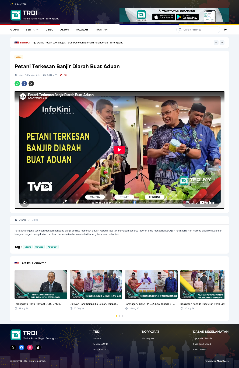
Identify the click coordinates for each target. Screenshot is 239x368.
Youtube (97, 338)
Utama (14, 29)
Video (49, 29)
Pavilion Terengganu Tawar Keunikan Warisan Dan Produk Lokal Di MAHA (72, 41)
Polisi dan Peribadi (202, 344)
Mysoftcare (223, 361)
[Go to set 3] (122, 316)
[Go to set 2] (119, 316)
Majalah (82, 29)
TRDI (20, 361)
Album (64, 29)
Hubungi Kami (149, 338)
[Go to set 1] (116, 316)
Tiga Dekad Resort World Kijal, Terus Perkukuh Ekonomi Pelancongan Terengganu (77, 43)
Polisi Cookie (199, 349)
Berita (30, 29)
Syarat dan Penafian (203, 338)
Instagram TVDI (100, 349)
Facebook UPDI (100, 344)
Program (101, 29)
